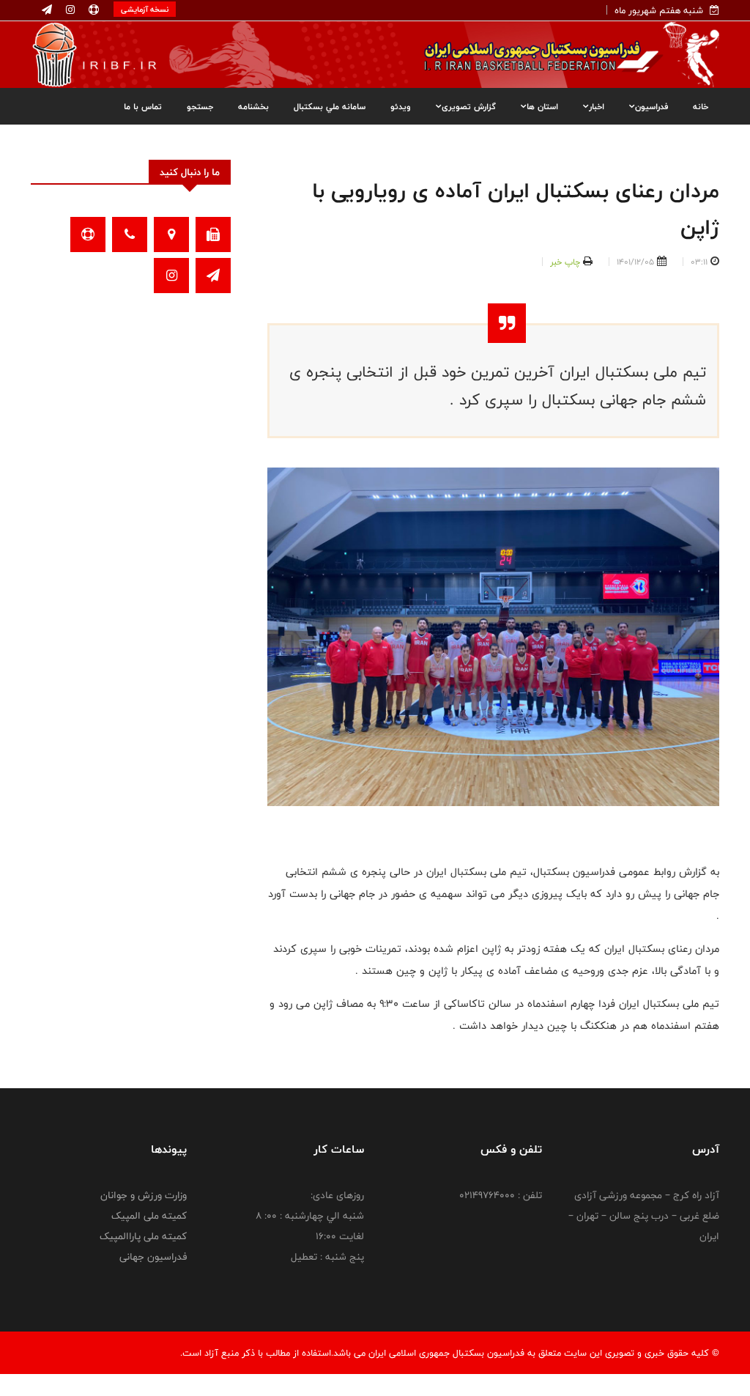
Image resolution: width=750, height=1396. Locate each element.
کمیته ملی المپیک (149, 1216)
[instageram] (69, 10)
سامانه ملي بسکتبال (329, 106)
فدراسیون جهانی (153, 1257)
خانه (700, 106)
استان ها (542, 106)
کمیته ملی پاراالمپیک (143, 1236)
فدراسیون (651, 106)
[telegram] (47, 10)
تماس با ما (143, 106)
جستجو (200, 106)
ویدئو (400, 106)
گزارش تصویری (469, 106)
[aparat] (92, 10)
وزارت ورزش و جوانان (143, 1195)
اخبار (596, 106)
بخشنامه (253, 106)
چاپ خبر (565, 261)
